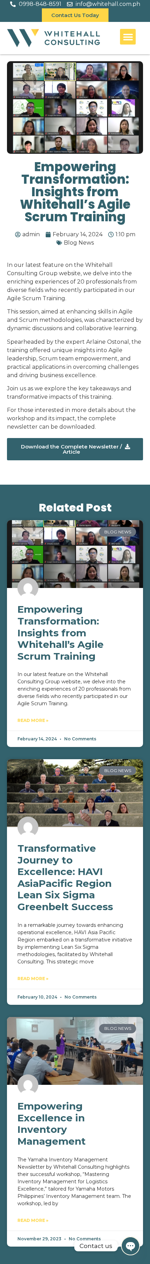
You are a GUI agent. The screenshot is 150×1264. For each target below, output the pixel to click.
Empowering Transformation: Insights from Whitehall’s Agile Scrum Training (60, 632)
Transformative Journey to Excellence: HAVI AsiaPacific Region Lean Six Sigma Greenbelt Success (65, 877)
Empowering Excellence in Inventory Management (51, 1123)
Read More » (32, 720)
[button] (128, 37)
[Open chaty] (130, 1246)
